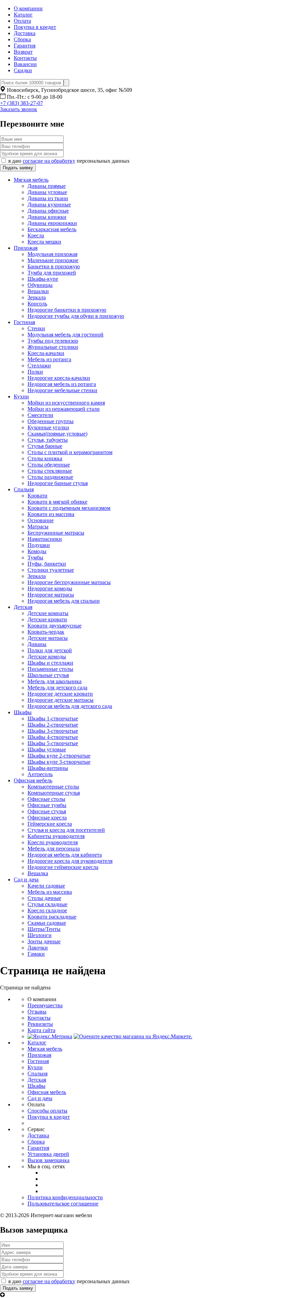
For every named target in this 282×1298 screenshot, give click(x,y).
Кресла (36, 235)
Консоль (37, 304)
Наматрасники (45, 539)
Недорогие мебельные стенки (62, 390)
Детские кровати (47, 619)
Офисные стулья (47, 811)
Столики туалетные (51, 570)
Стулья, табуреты (48, 440)
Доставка (24, 33)
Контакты (25, 58)
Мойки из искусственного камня (66, 403)
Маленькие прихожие (53, 260)
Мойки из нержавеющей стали (64, 409)
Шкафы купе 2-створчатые (59, 756)
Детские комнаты (48, 613)
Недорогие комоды (50, 588)
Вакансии (25, 64)
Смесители (40, 415)
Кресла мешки (44, 242)
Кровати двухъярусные (55, 626)
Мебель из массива (50, 892)
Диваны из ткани (48, 198)
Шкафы (23, 712)
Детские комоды (47, 656)
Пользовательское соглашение (63, 1203)
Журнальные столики (53, 347)
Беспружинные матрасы (56, 533)
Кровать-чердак (46, 632)
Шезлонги (40, 935)
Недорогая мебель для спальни (64, 601)
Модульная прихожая (52, 254)
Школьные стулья (48, 675)
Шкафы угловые (47, 749)
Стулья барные (45, 446)
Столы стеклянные (50, 471)
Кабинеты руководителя (56, 836)
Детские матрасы (48, 638)
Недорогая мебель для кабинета (65, 855)
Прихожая (25, 248)
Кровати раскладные (52, 917)
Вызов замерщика (48, 1160)
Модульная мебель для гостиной (66, 334)
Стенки (36, 328)
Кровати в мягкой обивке (57, 502)
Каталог (23, 15)
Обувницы (40, 285)
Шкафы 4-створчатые (53, 737)
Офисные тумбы (47, 805)
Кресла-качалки (46, 353)
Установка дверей (48, 1154)
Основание (41, 520)
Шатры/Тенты (44, 929)
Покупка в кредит (35, 27)
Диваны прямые (47, 186)
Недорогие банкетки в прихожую (67, 310)
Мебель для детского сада (57, 687)
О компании (28, 8)
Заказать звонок (18, 109)
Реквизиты (40, 1024)
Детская (23, 607)
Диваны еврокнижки (52, 223)
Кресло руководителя (53, 842)
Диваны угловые (47, 192)
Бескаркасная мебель (52, 229)
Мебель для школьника (55, 681)
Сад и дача (26, 879)
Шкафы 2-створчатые (53, 725)
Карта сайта (41, 1030)
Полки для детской (50, 650)
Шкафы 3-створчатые (53, 731)
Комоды (37, 551)
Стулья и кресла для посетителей (66, 830)
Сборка (22, 39)
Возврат (23, 52)
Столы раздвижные (50, 477)
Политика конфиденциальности (65, 1197)
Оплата (22, 21)
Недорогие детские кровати (60, 694)
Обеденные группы (51, 421)
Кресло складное (47, 910)
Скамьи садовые (47, 923)
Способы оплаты (47, 1111)
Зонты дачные (44, 941)
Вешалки (38, 291)
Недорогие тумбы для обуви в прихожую (76, 316)
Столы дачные (44, 898)
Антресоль (40, 774)
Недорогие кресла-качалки (59, 378)
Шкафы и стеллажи (50, 663)
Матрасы (38, 526)
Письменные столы (50, 669)
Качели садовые (46, 886)
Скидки (23, 70)
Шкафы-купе (43, 279)
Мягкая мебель (31, 180)
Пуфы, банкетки (47, 564)
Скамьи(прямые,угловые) (57, 434)
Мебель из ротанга (49, 359)
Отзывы (37, 1012)
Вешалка (38, 873)
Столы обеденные (49, 465)
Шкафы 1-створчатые (53, 718)
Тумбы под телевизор (53, 341)
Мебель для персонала (54, 848)
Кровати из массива (51, 514)
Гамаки (36, 954)
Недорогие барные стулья (58, 483)
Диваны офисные (48, 211)
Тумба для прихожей (52, 273)
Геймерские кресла (50, 824)
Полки (35, 372)
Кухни (21, 396)
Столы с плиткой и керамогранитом (70, 452)
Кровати (37, 495)
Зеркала (37, 297)
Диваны (37, 644)
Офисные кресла (47, 817)
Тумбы (35, 557)
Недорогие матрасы (51, 595)
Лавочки (38, 948)
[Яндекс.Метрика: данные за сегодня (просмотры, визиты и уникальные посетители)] (50, 1036)
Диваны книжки (47, 217)
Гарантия (24, 46)
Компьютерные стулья (54, 793)
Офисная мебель (33, 780)
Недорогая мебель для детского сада (70, 706)
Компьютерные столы (53, 787)
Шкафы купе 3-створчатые (59, 762)
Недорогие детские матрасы (61, 700)
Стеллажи (39, 365)
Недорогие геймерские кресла (63, 867)
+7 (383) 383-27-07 (21, 103)
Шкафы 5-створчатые (53, 743)
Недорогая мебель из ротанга (62, 384)
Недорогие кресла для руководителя (70, 861)
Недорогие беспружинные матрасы (69, 582)
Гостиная (24, 322)
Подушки (39, 545)
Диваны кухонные (49, 204)
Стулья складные (47, 904)
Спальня (24, 489)
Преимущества (45, 1005)
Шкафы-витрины (48, 768)
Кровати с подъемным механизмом (69, 508)
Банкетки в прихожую (54, 266)
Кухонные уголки (48, 427)
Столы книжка (45, 458)
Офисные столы (46, 799)
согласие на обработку (49, 161)
